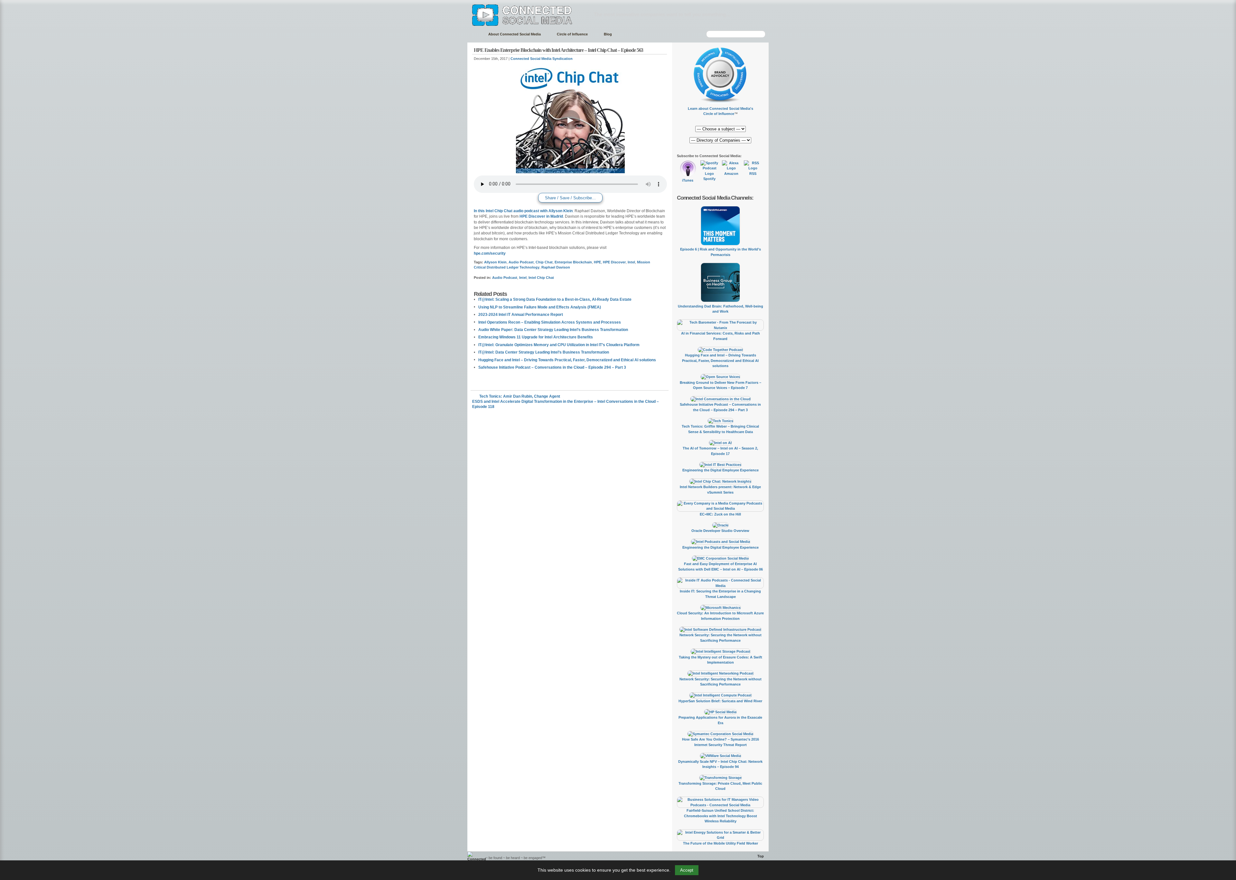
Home (474, 34)
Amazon (731, 173)
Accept (686, 870)
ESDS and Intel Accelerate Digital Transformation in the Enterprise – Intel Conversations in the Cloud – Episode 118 (565, 401)
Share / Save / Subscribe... (570, 197)
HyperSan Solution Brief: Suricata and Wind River (720, 701)
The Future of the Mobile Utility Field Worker (720, 843)
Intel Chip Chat (541, 277)
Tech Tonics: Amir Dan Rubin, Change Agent (519, 396)
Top (760, 856)
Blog (608, 34)
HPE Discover (614, 262)
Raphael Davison (555, 267)
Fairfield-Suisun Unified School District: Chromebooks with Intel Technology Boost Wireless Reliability (720, 816)
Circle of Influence (572, 34)
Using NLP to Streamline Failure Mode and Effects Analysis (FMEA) (539, 307)
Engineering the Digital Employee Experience (720, 470)
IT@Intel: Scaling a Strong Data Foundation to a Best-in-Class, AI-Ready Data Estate (555, 299)
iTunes (687, 180)
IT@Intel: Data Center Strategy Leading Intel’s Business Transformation (543, 352)
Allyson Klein (495, 262)
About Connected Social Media (514, 34)
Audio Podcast (521, 262)
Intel (631, 262)
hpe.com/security (490, 253)
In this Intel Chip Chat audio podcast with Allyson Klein (523, 211)
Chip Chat (544, 262)
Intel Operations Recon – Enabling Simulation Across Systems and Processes (549, 322)
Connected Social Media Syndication (541, 59)
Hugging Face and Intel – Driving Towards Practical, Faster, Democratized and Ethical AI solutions (567, 360)
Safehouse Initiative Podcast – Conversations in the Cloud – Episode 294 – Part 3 (552, 367)
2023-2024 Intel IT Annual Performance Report (520, 314)
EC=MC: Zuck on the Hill (720, 514)
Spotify (709, 179)
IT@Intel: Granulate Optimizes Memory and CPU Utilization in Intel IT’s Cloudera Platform (559, 345)
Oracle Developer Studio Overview (720, 531)
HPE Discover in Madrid (541, 216)
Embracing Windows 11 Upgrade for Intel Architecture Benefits (535, 337)
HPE (597, 262)
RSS (752, 173)
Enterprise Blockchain (573, 262)
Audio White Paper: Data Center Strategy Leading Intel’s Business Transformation (553, 329)
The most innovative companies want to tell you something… (662, 14)
